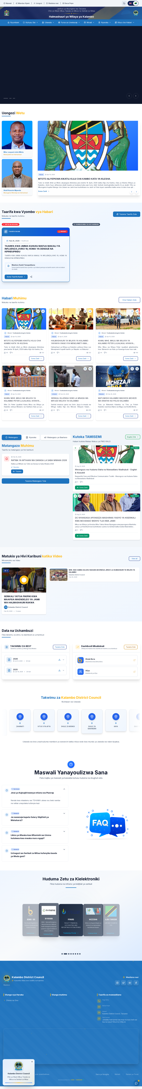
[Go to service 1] (63, 960)
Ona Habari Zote (129, 306)
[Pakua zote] (59, 666)
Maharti (117, 1080)
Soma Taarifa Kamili (15, 283)
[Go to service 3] (67, 960)
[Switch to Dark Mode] (124, 3)
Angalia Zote (131, 443)
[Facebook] (136, 989)
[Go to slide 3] (12, 104)
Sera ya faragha (102, 1080)
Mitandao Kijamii (24, 3)
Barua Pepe (69, 3)
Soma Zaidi (44, 197)
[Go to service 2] (65, 960)
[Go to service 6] (74, 960)
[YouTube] (129, 989)
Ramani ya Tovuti (132, 1080)
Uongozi (39, 3)
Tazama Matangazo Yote (35, 487)
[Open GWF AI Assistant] (136, 1083)
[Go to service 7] (76, 960)
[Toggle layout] (32, 1061)
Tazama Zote (60, 653)
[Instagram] (117, 989)
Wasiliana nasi (53, 3)
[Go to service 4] (70, 960)
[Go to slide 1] (5, 104)
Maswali (9, 3)
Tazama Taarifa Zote (128, 220)
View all (134, 565)
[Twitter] (123, 989)
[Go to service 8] (78, 960)
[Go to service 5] (72, 960)
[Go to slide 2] (8, 104)
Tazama (18, 478)
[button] (35, 802)
